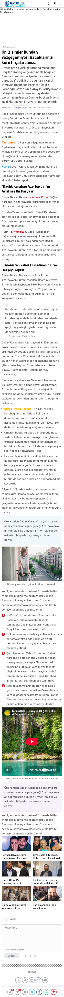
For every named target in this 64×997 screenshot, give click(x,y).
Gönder (11, 955)
